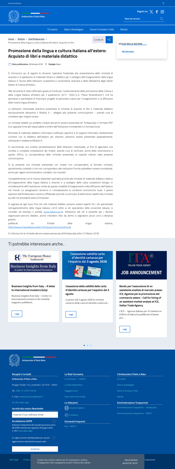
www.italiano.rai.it (53, 212)
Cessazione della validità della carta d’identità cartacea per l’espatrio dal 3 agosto (87, 290)
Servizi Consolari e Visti (127, 390)
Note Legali (28, 430)
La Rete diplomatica (74, 384)
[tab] (84, 345)
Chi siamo (121, 379)
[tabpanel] (33, 297)
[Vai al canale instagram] (161, 11)
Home (11, 39)
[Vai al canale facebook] (156, 11)
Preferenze (131, 460)
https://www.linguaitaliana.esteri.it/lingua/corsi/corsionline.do (39, 227)
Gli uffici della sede (20, 402)
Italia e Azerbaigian (125, 384)
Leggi (18, 313)
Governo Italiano (14, 3)
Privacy (20, 430)
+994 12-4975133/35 (25, 390)
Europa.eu (73, 414)
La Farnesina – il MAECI (75, 379)
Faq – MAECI (70, 426)
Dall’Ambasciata (36, 39)
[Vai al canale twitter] (150, 11)
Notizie (21, 39)
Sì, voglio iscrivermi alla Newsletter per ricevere (31, 437)
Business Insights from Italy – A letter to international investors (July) (33, 288)
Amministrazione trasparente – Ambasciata (137, 407)
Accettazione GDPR (22, 421)
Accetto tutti (130, 463)
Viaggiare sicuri (71, 390)
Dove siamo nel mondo (75, 396)
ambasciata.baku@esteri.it (31, 396)
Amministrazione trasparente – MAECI (134, 413)
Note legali (13, 459)
